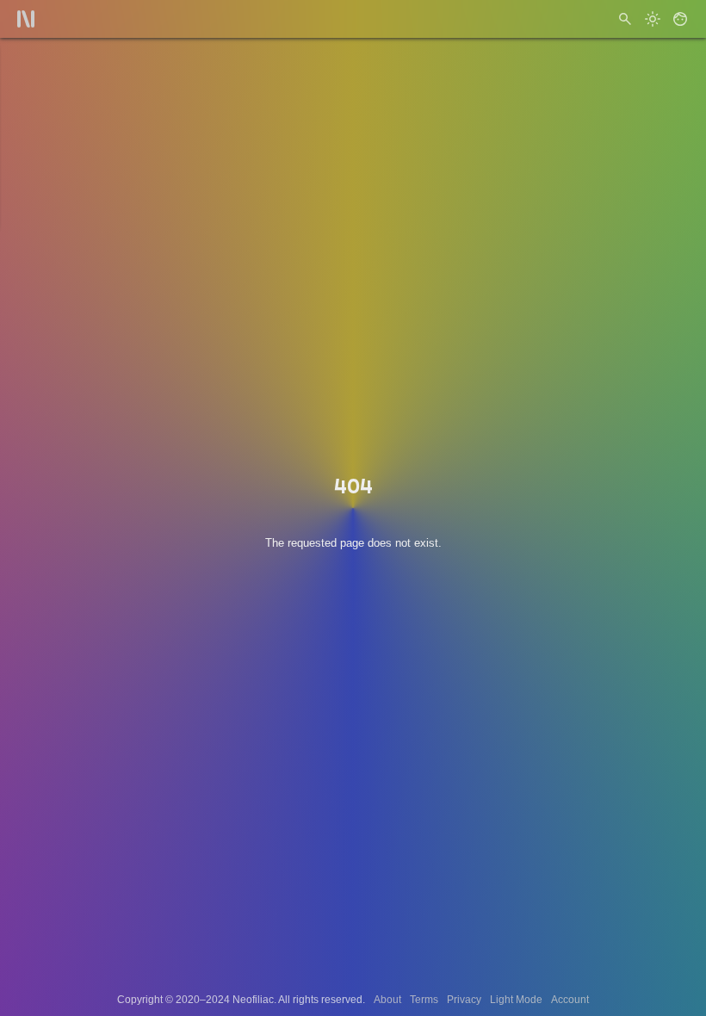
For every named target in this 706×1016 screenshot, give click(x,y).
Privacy (464, 1000)
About (387, 1000)
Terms (424, 1000)
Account (570, 1000)
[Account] (680, 19)
